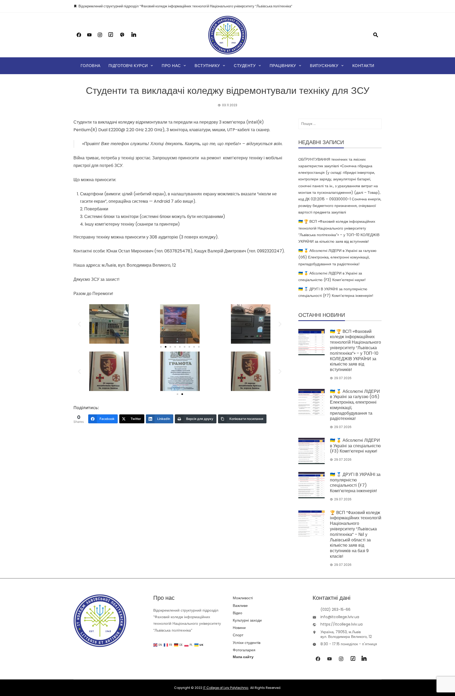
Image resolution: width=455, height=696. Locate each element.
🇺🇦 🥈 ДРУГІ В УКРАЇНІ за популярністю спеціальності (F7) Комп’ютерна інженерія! (355, 482)
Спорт (238, 635)
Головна (91, 65)
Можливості (243, 598)
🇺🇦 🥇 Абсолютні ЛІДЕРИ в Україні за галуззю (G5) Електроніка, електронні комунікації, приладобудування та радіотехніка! (337, 257)
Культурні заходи (247, 620)
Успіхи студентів (246, 642)
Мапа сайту (243, 656)
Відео (237, 613)
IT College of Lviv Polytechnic (226, 687)
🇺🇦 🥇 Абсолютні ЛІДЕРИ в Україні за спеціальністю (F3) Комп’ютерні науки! (355, 445)
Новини (239, 627)
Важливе (240, 605)
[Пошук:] (340, 124)
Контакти (363, 65)
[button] (79, 324)
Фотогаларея (244, 650)
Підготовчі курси (128, 65)
